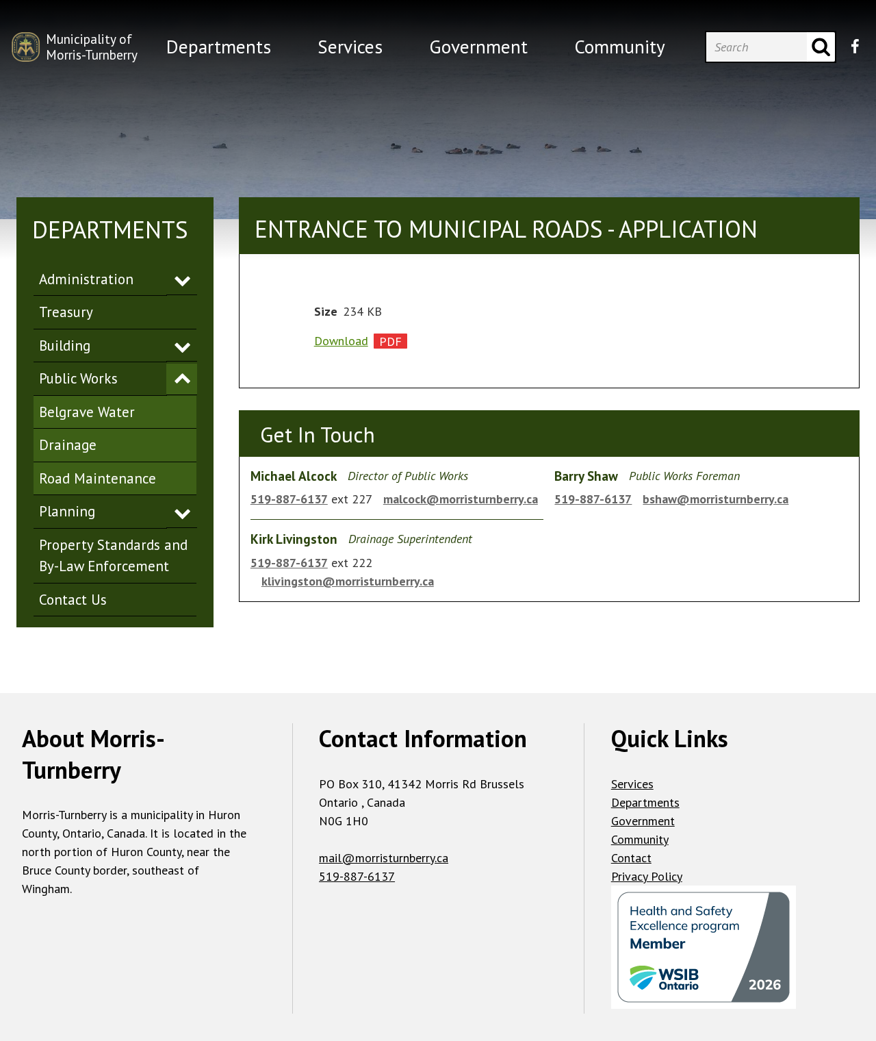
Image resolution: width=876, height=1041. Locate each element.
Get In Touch (317, 435)
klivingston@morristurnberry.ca (347, 581)
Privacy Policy (646, 876)
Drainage (67, 445)
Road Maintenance (97, 478)
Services (632, 784)
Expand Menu (181, 279)
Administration (86, 279)
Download (341, 341)
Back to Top (438, 671)
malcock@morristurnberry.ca (460, 499)
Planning (67, 511)
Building (64, 345)
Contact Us (73, 599)
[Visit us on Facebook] (854, 46)
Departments (645, 802)
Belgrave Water (87, 412)
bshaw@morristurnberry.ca (715, 499)
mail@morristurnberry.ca (383, 858)
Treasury (66, 312)
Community (640, 839)
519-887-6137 (289, 499)
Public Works (78, 378)
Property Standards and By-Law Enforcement (113, 556)
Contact (631, 858)
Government (643, 821)
